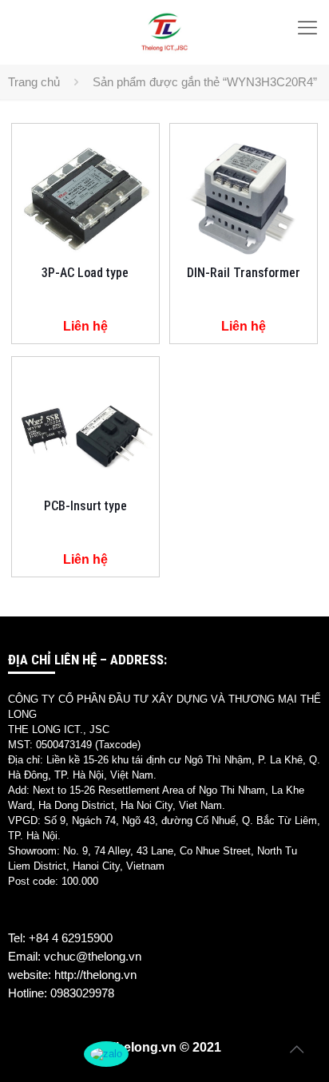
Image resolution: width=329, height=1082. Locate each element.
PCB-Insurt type (85, 505)
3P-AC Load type (85, 272)
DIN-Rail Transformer (243, 272)
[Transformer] (164, 32)
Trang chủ (34, 82)
